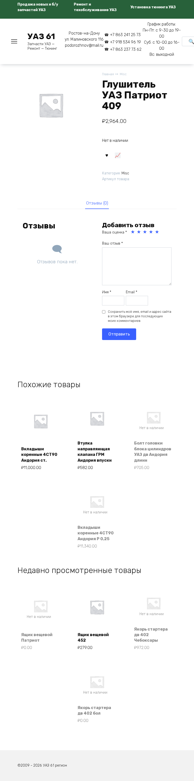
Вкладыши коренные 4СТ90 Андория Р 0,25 (96, 533)
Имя (106, 292)
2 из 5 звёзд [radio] (139, 232)
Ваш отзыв (112, 243)
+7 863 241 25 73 (125, 34)
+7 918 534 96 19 (125, 42)
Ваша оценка (114, 232)
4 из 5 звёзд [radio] (151, 232)
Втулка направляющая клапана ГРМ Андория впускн (95, 451)
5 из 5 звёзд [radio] (157, 232)
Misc (123, 74)
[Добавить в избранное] (107, 155)
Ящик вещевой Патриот (37, 637)
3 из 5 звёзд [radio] (145, 232)
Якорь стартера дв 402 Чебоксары (151, 635)
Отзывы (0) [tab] (97, 202)
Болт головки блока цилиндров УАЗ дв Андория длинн (152, 451)
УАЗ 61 (41, 36)
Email (131, 292)
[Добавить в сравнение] (118, 155)
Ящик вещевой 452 (93, 637)
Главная (108, 74)
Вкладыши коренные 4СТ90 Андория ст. (39, 455)
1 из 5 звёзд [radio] (133, 232)
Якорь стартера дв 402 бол (94, 710)
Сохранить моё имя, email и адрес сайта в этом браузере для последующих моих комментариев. (139, 316)
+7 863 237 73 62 (125, 49)
